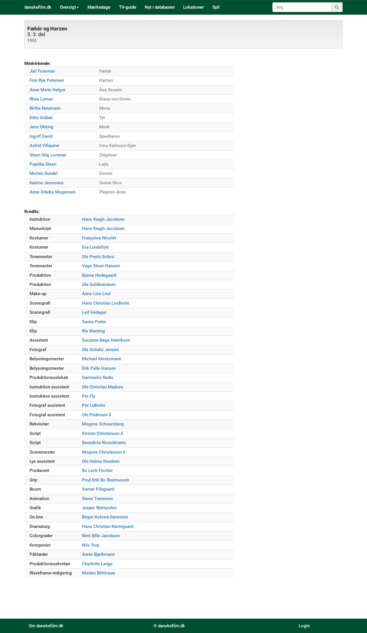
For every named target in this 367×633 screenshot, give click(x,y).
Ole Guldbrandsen (99, 284)
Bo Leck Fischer (97, 470)
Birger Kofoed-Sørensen (105, 517)
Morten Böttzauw (98, 573)
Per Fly (88, 396)
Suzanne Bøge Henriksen (106, 340)
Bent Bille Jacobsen (101, 535)
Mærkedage (98, 7)
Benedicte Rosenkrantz (104, 442)
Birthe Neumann (45, 108)
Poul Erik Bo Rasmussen (105, 480)
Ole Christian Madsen (102, 387)
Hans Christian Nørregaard (107, 526)
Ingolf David (41, 136)
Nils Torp (90, 545)
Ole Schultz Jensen (100, 349)
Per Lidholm (93, 405)
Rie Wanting (93, 331)
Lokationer (193, 7)
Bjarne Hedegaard (99, 275)
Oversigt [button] (68, 7)
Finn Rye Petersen (47, 80)
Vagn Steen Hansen (101, 265)
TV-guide (127, 7)
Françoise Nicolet (99, 238)
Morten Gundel (44, 173)
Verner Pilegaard (98, 489)
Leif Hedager (94, 312)
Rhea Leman (41, 99)
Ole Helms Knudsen (101, 461)
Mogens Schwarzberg (103, 424)
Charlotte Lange (97, 563)
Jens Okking (41, 126)
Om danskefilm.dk (46, 625)
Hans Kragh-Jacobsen (103, 219)
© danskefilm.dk (169, 625)
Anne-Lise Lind (96, 293)
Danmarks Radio (98, 377)
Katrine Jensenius (47, 182)
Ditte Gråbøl (41, 117)
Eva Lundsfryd (95, 247)
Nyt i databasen (160, 7)
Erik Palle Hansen (99, 368)
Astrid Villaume (44, 145)
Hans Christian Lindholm (105, 303)
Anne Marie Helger (47, 89)
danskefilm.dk (37, 7)
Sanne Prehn (94, 321)
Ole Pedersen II (96, 414)
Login (304, 625)
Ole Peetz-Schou (98, 256)
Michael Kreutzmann (101, 358)
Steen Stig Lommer (48, 155)
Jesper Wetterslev (99, 507)
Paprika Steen (43, 164)
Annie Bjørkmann (98, 554)
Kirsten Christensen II (102, 433)
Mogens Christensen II (103, 452)
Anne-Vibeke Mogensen (52, 192)
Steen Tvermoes (97, 498)
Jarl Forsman (42, 71)
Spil (216, 7)
